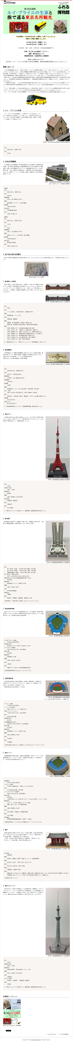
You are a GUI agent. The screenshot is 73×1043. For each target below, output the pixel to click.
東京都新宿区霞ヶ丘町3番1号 (62, 635)
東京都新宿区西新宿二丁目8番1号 (60, 562)
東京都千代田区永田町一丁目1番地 (60, 364)
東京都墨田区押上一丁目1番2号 (61, 955)
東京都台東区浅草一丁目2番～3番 (60, 848)
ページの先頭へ (64, 1034)
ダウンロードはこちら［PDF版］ (12, 1025)
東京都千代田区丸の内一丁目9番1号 (60, 301)
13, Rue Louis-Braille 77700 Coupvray (59, 142)
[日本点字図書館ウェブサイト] (9, 3)
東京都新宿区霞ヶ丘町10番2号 (61, 697)
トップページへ (52, 1034)
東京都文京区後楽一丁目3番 (62, 776)
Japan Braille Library (36, 1039)
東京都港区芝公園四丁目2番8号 (61, 479)
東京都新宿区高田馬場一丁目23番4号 (60, 182)
